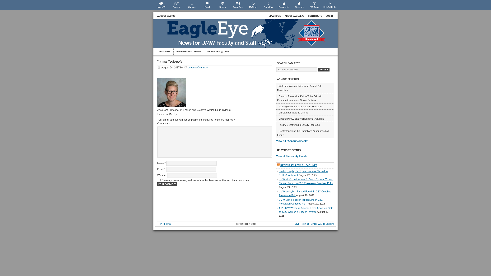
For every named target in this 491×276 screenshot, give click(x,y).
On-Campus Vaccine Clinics (293, 112)
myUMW (161, 7)
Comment (163, 123)
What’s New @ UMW (218, 51)
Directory (299, 7)
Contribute (315, 16)
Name (161, 163)
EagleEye (249, 35)
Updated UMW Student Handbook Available (301, 118)
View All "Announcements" (292, 141)
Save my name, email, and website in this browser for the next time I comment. (206, 180)
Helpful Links (329, 7)
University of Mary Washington (313, 224)
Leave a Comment (198, 67)
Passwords (283, 7)
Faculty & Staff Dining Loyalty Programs (299, 125)
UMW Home (275, 16)
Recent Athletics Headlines (298, 165)
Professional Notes (188, 51)
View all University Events (291, 156)
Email (207, 7)
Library (222, 7)
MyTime (253, 7)
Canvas (191, 7)
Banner (176, 7)
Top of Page (164, 224)
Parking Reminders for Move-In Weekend (300, 106)
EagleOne (238, 7)
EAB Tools (314, 7)
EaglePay (268, 7)
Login (329, 16)
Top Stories (163, 51)
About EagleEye (294, 16)
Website (161, 175)
